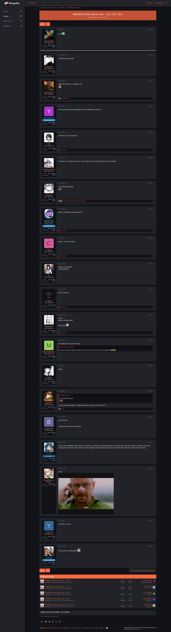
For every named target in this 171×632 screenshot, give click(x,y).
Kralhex (49, 301)
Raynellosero (49, 480)
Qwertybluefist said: (66, 347)
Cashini (49, 250)
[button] (13, 21)
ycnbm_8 (49, 532)
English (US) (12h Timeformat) (50, 628)
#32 (152, 315)
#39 (151, 520)
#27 (152, 183)
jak (151, 588)
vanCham (149, 600)
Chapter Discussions (66, 582)
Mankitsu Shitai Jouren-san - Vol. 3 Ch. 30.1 (60, 605)
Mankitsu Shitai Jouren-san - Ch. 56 (58, 587)
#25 (152, 132)
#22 (152, 55)
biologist (49, 195)
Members (6, 26)
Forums (5, 16)
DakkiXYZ (49, 403)
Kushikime (49, 67)
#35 (152, 391)
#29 (152, 238)
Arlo (49, 144)
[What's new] (166, 3)
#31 (152, 289)
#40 (151, 546)
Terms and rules (76, 628)
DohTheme (137, 629)
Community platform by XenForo (140, 627)
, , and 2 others (74, 201)
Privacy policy (88, 628)
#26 (152, 158)
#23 (152, 80)
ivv (49, 275)
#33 (151, 340)
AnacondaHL (49, 41)
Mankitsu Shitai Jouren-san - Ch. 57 (58, 580)
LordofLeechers (49, 169)
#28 (152, 209)
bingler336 (49, 428)
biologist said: (64, 395)
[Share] (149, 29)
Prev (43, 24)
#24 (152, 106)
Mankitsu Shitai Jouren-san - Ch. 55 (58, 599)
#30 (151, 264)
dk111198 (149, 594)
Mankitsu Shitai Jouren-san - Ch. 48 (58, 593)
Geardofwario (49, 92)
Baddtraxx (49, 326)
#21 (152, 29)
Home (5, 11)
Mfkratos (149, 606)
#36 (151, 416)
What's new (7, 21)
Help (96, 628)
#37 (151, 442)
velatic (48, 377)
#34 (151, 366)
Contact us (65, 628)
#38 (151, 468)
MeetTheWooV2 (49, 352)
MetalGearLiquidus (146, 582)
